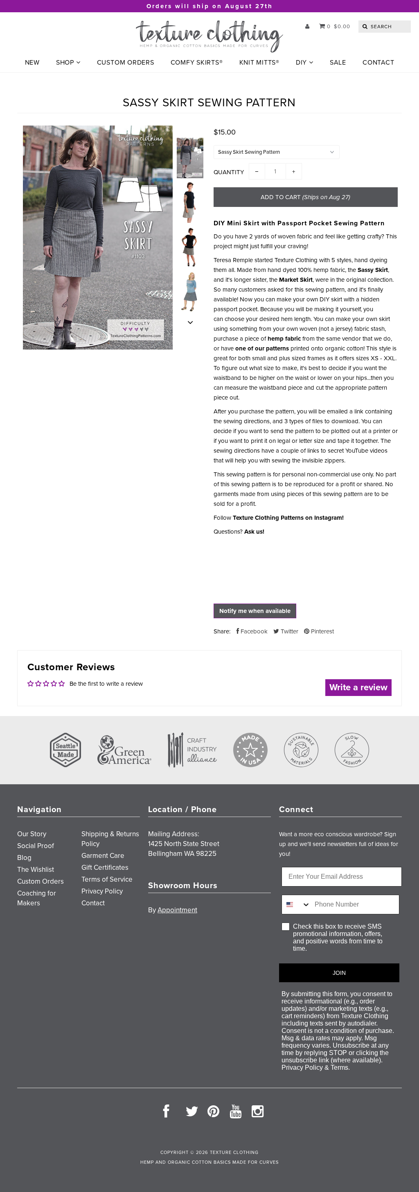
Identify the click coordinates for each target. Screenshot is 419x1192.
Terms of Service (107, 879)
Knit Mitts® (259, 62)
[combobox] (296, 904)
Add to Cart (305, 197)
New (32, 62)
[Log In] (307, 26)
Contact (378, 62)
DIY (301, 62)
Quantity (229, 172)
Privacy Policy (102, 891)
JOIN (339, 973)
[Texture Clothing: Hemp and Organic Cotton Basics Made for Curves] (209, 36)
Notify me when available (255, 611)
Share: (222, 631)
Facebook (253, 631)
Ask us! (254, 531)
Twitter (288, 631)
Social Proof (35, 846)
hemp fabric (284, 338)
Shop (65, 62)
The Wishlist (35, 869)
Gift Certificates (104, 867)
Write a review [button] (358, 687)
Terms (339, 1067)
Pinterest (321, 631)
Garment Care (102, 855)
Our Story (31, 834)
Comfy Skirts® (197, 62)
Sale (338, 62)
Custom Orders (125, 62)
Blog (24, 857)
